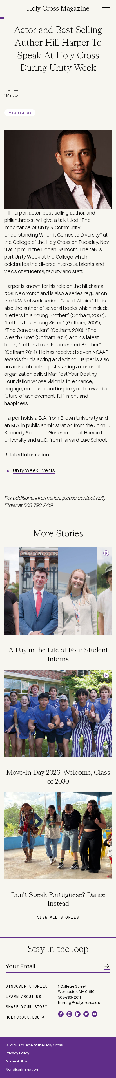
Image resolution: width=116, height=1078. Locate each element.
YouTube (94, 1014)
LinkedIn (78, 1014)
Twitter (86, 1014)
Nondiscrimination (22, 1070)
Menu (106, 7)
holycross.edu (23, 1017)
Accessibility (16, 1061)
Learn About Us (23, 996)
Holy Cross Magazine (58, 9)
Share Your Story (27, 1006)
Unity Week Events (34, 470)
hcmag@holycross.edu (79, 1003)
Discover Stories (27, 986)
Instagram (69, 1014)
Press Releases (19, 112)
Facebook (61, 1014)
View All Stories (58, 917)
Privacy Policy (17, 1053)
